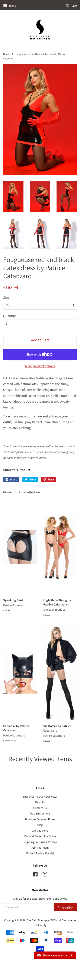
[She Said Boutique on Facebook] (35, 875)
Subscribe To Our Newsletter (40, 796)
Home (6, 54)
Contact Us (40, 808)
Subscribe (65, 907)
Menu (12, 6)
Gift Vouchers (40, 831)
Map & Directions (40, 813)
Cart (74, 6)
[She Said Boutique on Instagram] (45, 875)
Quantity (9, 316)
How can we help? (57, 955)
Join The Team (40, 847)
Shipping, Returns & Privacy (40, 842)
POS (52, 920)
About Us (40, 802)
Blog (40, 825)
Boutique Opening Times (40, 819)
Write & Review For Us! (40, 853)
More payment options (40, 366)
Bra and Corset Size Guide (40, 836)
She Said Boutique (38, 920)
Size (6, 297)
